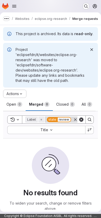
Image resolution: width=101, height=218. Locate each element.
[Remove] (75, 119)
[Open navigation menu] (14, 6)
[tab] (14, 104)
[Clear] (81, 119)
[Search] (89, 119)
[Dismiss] (92, 49)
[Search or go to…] (86, 6)
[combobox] (46, 130)
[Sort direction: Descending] (89, 130)
